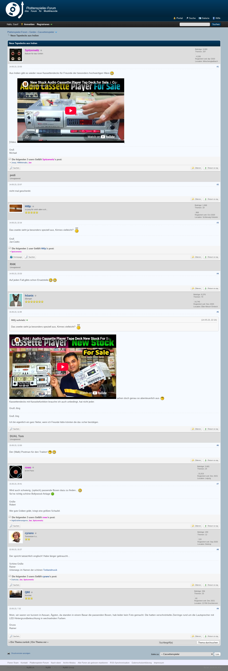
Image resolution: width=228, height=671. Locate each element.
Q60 (27, 592)
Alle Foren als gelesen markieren (93, 663)
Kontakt (24, 663)
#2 (218, 184)
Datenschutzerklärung (142, 663)
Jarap (13, 163)
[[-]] (10, 159)
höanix (29, 295)
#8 (218, 549)
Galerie (205, 18)
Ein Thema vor (39, 642)
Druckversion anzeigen (20, 653)
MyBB (48, 667)
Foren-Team (13, 663)
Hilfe (218, 18)
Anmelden (29, 24)
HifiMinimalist (22, 163)
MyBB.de (30, 667)
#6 (218, 445)
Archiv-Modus (69, 663)
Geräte (32, 32)
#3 (218, 223)
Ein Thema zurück (20, 642)
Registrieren (43, 24)
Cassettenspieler (46, 32)
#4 (218, 274)
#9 (218, 609)
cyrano (29, 533)
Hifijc (28, 206)
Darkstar (14, 580)
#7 (218, 484)
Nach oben (56, 663)
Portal (180, 18)
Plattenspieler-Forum (17, 32)
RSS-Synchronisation (120, 663)
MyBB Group (68, 667)
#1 (218, 67)
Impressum (159, 663)
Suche (192, 18)
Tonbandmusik (50, 570)
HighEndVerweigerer (19, 520)
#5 (218, 312)
